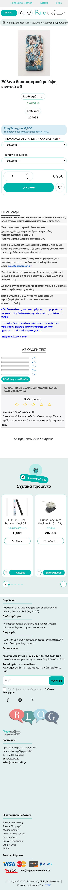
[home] (4, 22)
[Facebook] (8, 700)
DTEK (48, 885)
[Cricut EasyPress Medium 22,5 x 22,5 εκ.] (51, 507)
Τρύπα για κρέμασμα (15, 154)
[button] (28, 187)
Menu (8, 13)
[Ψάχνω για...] (21, 13)
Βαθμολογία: (33, 399)
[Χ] (32, 700)
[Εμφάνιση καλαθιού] (29, 13)
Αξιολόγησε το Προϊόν (16, 379)
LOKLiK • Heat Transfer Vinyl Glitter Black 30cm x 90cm (17, 521)
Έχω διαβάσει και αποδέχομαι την (28, 690)
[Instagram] (20, 700)
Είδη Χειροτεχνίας (19, 22)
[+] (27, 174)
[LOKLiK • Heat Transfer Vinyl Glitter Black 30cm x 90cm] (17, 507)
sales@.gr (20, 266)
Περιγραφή (10, 212)
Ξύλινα (36, 22)
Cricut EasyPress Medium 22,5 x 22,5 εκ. (51, 521)
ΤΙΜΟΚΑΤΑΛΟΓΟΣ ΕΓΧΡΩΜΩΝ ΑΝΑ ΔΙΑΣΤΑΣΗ (30, 138)
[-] (27, 178)
